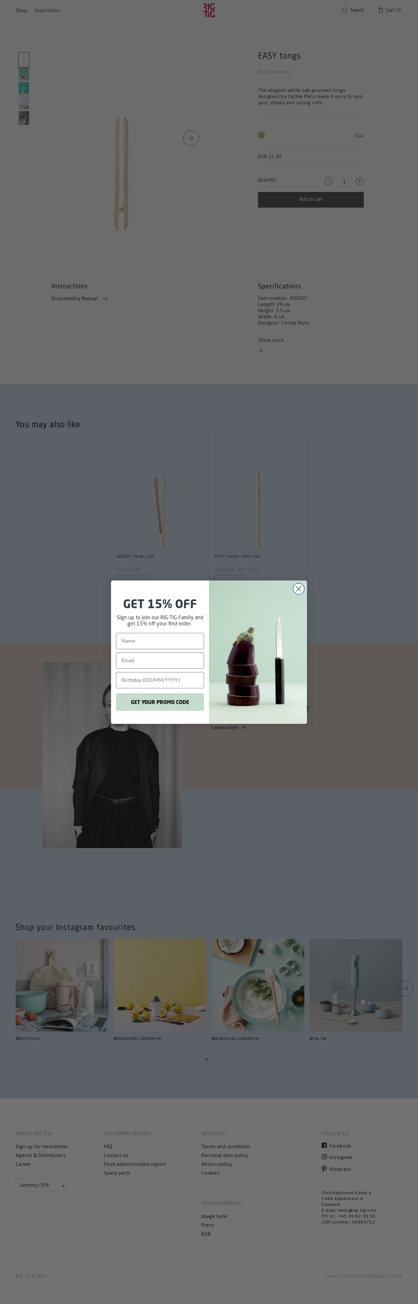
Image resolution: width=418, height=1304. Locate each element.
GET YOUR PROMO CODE (160, 702)
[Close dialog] (298, 588)
